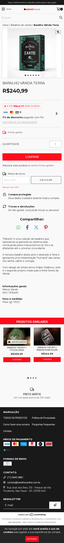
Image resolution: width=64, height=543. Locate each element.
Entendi (32, 539)
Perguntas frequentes (43, 424)
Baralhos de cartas (21, 25)
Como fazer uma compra (16, 424)
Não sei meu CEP (10, 187)
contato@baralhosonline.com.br (23, 482)
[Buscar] (60, 18)
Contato (7, 431)
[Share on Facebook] (27, 227)
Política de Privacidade (43, 418)
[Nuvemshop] (32, 516)
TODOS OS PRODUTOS (15, 418)
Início (5, 25)
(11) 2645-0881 (15, 477)
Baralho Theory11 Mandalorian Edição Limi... (47, 348)
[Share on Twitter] (36, 227)
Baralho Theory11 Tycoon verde (17, 349)
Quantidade (10, 144)
